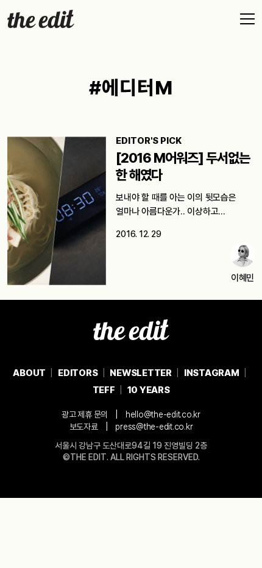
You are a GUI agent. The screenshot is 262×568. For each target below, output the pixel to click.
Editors (77, 372)
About (29, 372)
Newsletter (141, 372)
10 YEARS (148, 390)
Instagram (211, 372)
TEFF (104, 390)
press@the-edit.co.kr (154, 426)
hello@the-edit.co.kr (163, 414)
